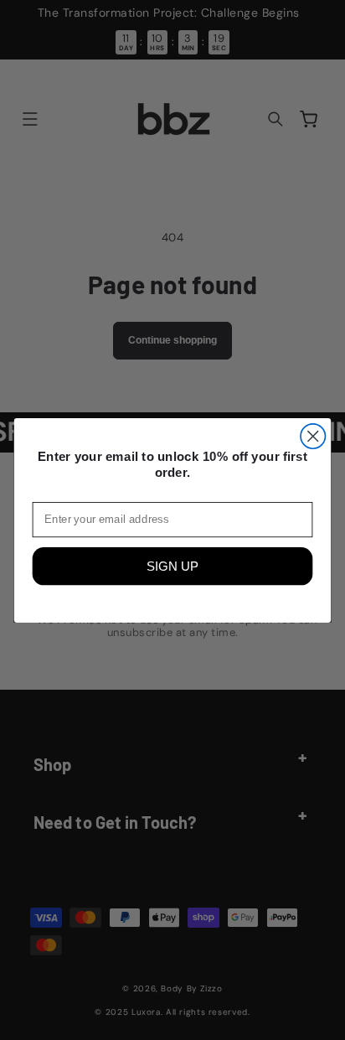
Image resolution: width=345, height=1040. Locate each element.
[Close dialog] (313, 435)
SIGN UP (172, 566)
